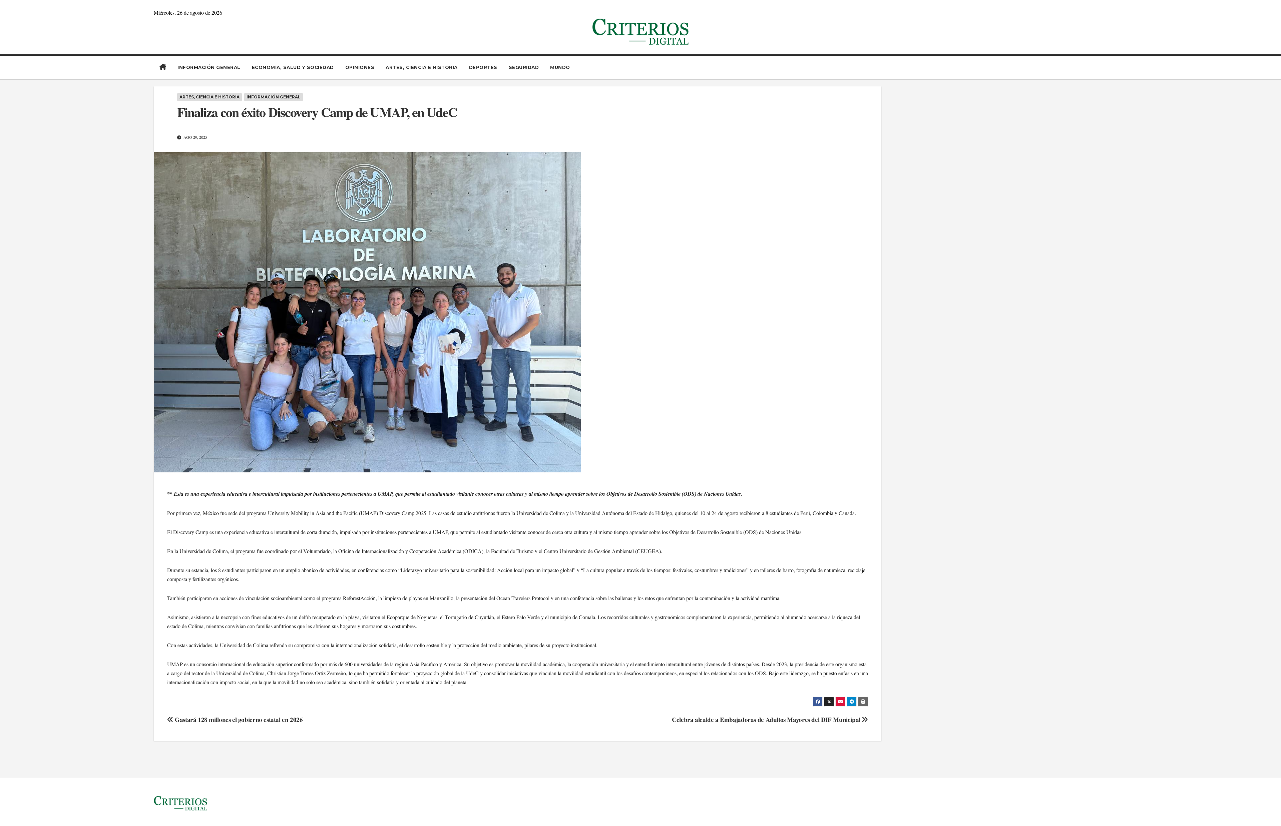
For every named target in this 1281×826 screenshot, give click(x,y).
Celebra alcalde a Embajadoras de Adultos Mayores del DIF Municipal (767, 719)
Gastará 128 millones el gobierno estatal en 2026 (238, 719)
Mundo (560, 67)
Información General (209, 67)
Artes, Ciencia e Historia (422, 67)
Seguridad (524, 67)
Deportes (483, 67)
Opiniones (360, 67)
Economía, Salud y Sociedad (293, 67)
